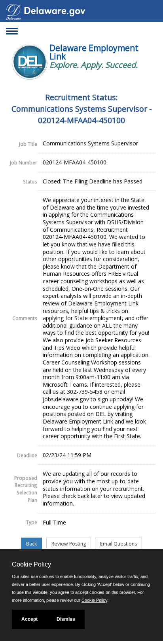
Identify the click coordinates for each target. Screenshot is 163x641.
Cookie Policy (94, 600)
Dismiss (66, 619)
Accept (29, 619)
